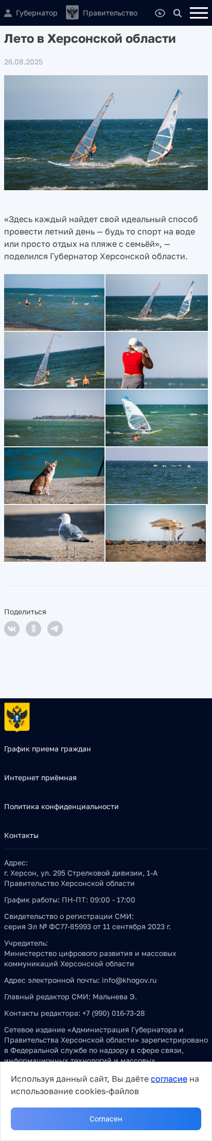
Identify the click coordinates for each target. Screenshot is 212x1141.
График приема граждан (47, 748)
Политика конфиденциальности (61, 806)
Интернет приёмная (40, 777)
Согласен (106, 1118)
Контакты (21, 835)
